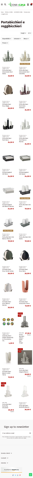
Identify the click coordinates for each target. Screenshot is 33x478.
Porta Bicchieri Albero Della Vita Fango (21, 339)
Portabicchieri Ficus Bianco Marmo (6, 303)
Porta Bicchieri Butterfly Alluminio (6, 405)
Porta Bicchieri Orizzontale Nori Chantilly (24, 71)
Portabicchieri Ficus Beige (6, 105)
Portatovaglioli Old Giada (24, 173)
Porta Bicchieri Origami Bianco (23, 371)
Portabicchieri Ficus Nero (23, 270)
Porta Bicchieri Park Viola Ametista (23, 105)
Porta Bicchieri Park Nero (6, 139)
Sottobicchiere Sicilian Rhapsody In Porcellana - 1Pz (7, 338)
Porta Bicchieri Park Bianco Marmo (23, 139)
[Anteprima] (13, 56)
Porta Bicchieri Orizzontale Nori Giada (7, 71)
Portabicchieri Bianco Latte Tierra (6, 373)
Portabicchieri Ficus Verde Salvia (7, 270)
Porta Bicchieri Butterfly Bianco (24, 406)
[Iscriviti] (30, 433)
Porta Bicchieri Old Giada (25, 238)
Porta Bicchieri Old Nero (25, 205)
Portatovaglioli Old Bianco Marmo (8, 205)
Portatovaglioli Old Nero (7, 173)
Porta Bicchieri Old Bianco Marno (8, 238)
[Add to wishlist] (13, 49)
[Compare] (13, 52)
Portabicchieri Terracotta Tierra (24, 302)
